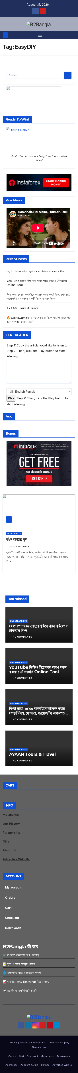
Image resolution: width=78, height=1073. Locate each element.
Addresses (11, 1064)
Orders (10, 897)
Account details (29, 1064)
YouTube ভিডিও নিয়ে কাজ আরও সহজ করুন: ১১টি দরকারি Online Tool (37, 669)
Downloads (13, 928)
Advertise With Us (62, 1064)
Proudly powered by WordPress (27, 1042)
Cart (8, 908)
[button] (73, 35)
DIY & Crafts (14, 534)
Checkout (12, 918)
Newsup (61, 1042)
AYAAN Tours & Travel (23, 308)
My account (13, 887)
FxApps (45, 1064)
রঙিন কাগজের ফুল (16, 539)
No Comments (19, 546)
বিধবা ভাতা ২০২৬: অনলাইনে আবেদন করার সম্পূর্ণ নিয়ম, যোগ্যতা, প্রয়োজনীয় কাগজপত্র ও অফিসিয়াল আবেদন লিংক (37, 713)
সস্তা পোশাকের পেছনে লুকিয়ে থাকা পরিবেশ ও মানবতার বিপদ (36, 271)
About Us (9, 850)
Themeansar (39, 1047)
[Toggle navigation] (40, 35)
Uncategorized (18, 621)
